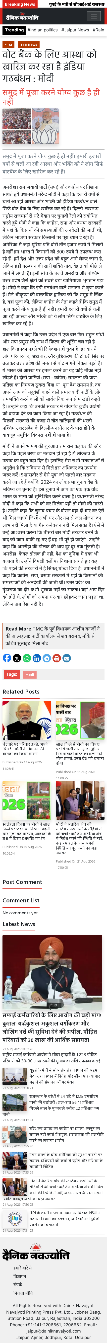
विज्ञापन (19, 1276)
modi (30, 674)
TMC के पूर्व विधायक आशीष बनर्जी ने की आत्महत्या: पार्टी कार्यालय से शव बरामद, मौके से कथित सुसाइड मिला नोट (52, 635)
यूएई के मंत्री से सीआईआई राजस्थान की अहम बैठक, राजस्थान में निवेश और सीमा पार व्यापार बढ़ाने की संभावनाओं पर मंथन (64, 1077)
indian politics (44, 29)
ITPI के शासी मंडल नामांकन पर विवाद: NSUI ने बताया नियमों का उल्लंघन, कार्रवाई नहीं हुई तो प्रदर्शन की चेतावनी (65, 1219)
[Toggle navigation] (94, 16)
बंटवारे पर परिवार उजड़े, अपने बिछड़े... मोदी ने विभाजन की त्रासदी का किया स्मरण (25, 749)
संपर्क (17, 1284)
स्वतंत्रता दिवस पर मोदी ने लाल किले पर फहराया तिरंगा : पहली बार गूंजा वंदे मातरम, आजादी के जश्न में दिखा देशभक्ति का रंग (26, 831)
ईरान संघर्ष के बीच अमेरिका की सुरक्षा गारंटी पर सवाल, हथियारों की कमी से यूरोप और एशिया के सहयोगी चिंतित (66, 1161)
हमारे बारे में (22, 1267)
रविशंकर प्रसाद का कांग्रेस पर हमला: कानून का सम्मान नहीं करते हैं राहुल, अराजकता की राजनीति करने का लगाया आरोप (66, 1135)
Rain (100, 29)
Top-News (28, 44)
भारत (8, 44)
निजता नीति (23, 1293)
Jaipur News (76, 29)
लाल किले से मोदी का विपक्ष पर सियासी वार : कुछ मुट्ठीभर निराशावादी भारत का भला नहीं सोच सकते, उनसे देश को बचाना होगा (80, 754)
